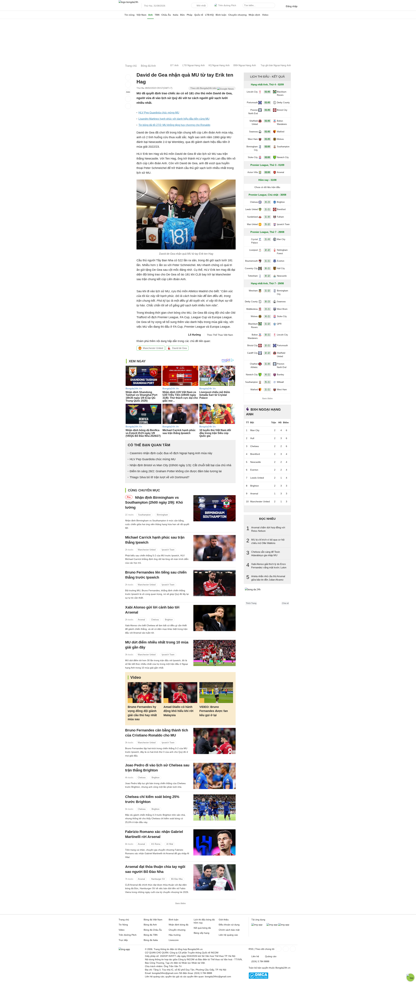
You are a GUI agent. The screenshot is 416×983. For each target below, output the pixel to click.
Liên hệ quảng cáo (228, 935)
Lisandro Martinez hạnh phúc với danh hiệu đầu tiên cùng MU (173, 118)
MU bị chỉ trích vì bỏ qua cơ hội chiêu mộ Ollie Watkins (267, 541)
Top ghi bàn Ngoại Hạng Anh (275, 65)
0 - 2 (267, 276)
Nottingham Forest (282, 252)
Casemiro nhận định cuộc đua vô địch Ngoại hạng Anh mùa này (171, 453)
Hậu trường (175, 935)
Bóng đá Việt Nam (153, 919)
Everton (280, 261)
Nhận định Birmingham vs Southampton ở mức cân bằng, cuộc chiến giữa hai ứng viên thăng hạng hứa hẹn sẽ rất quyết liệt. (157, 524)
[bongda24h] (121, 15)
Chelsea (155, 619)
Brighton (169, 619)
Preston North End (253, 112)
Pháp (189, 14)
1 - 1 (267, 209)
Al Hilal (169, 844)
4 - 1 (267, 316)
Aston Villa (252, 172)
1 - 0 (267, 217)
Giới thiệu (224, 919)
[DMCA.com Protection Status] (258, 978)
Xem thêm (180, 903)
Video (265, 14)
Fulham (280, 217)
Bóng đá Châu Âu (153, 930)
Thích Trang (251, 603)
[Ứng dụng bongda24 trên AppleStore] (283, 924)
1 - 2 (267, 290)
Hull (252, 438)
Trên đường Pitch (227, 5)
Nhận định (254, 14)
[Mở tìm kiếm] (273, 5)
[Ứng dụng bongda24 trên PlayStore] (272, 924)
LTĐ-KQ (209, 14)
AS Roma (155, 844)
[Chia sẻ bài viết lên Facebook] (128, 77)
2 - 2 (267, 250)
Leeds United (251, 209)
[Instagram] (285, 949)
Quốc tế (198, 14)
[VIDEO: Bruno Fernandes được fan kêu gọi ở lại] (216, 692)
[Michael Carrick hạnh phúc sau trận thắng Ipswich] (214, 548)
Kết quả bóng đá (202, 928)
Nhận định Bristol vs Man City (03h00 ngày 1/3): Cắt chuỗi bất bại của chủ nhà (180, 465)
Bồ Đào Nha (176, 879)
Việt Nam (141, 14)
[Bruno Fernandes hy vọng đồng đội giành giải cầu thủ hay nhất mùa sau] (144, 692)
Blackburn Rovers (281, 93)
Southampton (144, 515)
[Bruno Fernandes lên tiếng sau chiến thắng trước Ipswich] (214, 583)
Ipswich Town (168, 549)
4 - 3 (267, 202)
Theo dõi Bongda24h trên (203, 88)
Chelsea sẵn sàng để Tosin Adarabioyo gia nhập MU (265, 553)
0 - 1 (267, 268)
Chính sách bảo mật (229, 930)
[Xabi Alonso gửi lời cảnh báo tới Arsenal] (214, 618)
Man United (252, 224)
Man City (281, 239)
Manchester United (153, 348)
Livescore (174, 940)
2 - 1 (267, 345)
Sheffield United (253, 123)
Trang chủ (124, 919)
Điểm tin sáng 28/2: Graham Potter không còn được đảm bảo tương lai (176, 471)
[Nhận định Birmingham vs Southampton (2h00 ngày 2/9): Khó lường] (214, 508)
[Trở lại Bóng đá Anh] (128, 106)
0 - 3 (267, 301)
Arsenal (141, 619)
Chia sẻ (285, 603)
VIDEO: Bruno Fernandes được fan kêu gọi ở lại (213, 711)
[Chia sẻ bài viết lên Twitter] (128, 84)
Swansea (253, 131)
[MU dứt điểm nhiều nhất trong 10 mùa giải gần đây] (214, 653)
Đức (182, 14)
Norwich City (283, 157)
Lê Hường (194, 334)
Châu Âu (166, 14)
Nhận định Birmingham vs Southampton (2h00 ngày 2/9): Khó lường (154, 502)
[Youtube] (292, 949)
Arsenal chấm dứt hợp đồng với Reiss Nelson (268, 529)
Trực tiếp (123, 940)
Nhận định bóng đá (178, 924)
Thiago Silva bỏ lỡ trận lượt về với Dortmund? (159, 477)
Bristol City (282, 110)
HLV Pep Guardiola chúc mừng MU (158, 112)
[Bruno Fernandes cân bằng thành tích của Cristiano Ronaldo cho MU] (214, 741)
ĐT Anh (174, 65)
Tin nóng (129, 14)
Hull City (281, 268)
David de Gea (179, 348)
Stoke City (253, 157)
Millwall (280, 382)
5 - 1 (267, 382)
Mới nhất (201, 5)
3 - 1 (267, 309)
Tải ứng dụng (258, 919)
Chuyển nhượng (237, 14)
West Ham (253, 139)
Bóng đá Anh (150, 924)
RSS (251, 949)
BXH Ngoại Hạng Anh (245, 65)
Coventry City (251, 268)
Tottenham (253, 276)
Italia (175, 14)
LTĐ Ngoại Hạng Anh (193, 65)
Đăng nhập (291, 6)
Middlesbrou (252, 309)
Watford (280, 131)
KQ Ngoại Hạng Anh (219, 65)
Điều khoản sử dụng (229, 924)
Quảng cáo (270, 956)
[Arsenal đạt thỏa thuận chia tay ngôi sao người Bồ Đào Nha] (214, 877)
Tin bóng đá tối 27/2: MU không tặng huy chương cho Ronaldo (174, 125)
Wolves (280, 139)
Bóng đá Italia (151, 940)
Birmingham (162, 515)
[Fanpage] (278, 949)
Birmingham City (252, 148)
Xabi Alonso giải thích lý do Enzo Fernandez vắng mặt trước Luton (268, 566)
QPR (279, 324)
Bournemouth (251, 261)
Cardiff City (252, 353)
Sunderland (252, 217)
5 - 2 (267, 224)
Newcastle (282, 276)
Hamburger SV (158, 879)
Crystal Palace (254, 241)
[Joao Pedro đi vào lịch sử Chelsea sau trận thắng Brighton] (214, 776)
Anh (150, 14)
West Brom (282, 309)
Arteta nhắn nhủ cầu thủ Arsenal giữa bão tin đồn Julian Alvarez (268, 578)
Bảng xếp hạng (201, 933)
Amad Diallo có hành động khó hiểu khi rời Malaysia (178, 711)
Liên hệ (255, 956)
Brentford (281, 209)
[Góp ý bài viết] (128, 99)
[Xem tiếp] (267, 508)
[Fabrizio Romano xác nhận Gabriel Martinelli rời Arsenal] (214, 842)
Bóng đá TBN (150, 935)
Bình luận (221, 14)
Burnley (280, 374)
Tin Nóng (123, 924)
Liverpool (253, 250)
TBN (157, 14)
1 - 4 (267, 239)
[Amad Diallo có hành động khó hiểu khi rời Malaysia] (180, 692)
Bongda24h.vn (282, 967)
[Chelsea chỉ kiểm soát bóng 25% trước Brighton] (214, 807)
